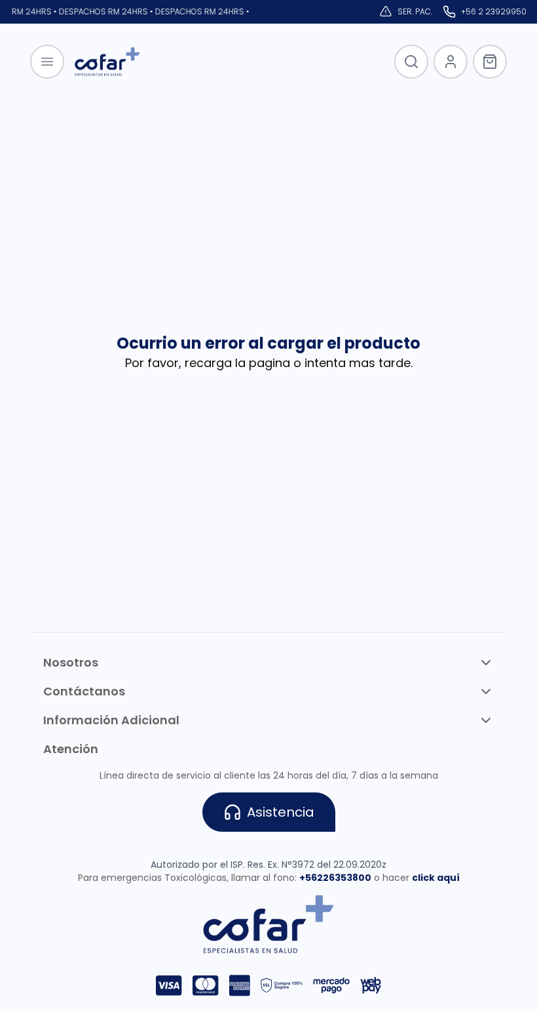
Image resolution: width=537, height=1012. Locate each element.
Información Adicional (111, 720)
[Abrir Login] (451, 62)
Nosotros (70, 662)
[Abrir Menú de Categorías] (47, 62)
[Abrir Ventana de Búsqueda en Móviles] (411, 62)
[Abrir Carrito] (490, 62)
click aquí (436, 877)
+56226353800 (335, 877)
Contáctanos (84, 691)
